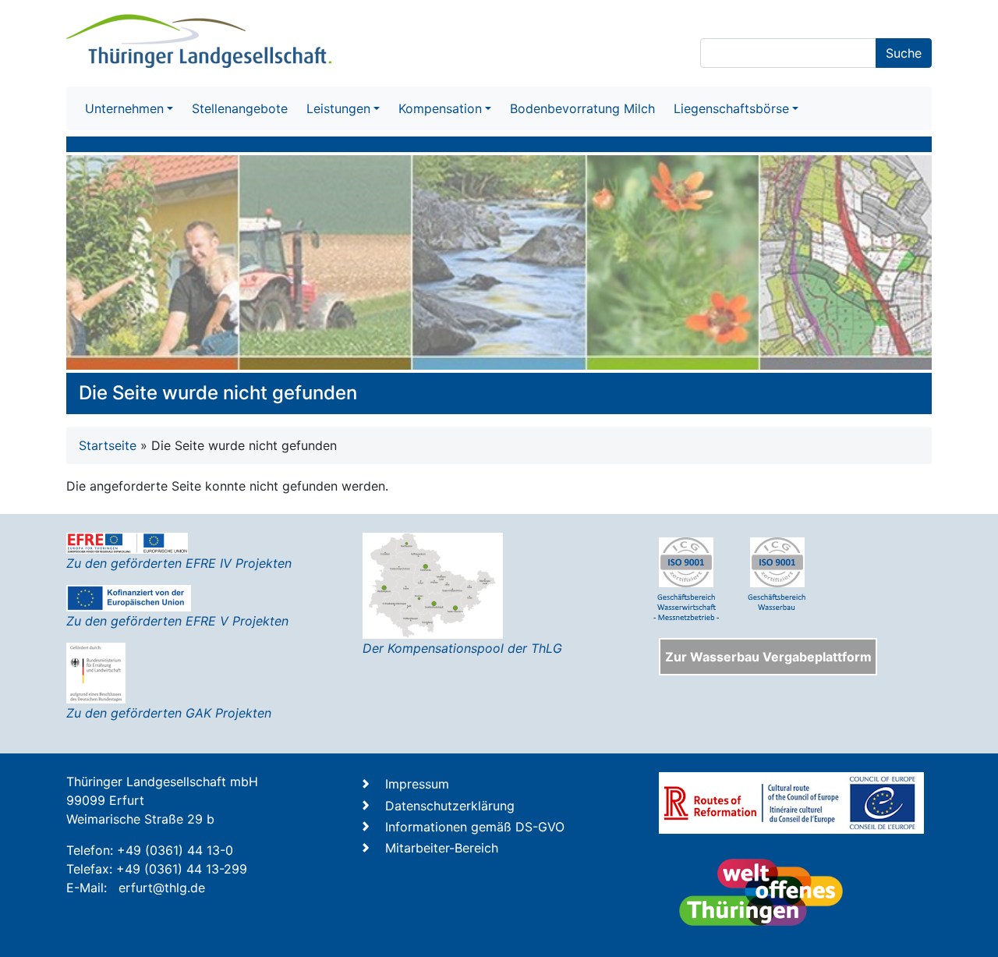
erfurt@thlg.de (162, 887)
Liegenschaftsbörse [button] (731, 108)
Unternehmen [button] (124, 108)
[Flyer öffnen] (433, 584)
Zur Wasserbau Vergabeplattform (768, 657)
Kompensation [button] (440, 108)
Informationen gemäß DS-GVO (474, 827)
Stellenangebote (240, 108)
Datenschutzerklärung (450, 805)
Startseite (107, 445)
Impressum (417, 784)
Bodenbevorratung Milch (582, 108)
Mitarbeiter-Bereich (441, 848)
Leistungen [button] (338, 108)
